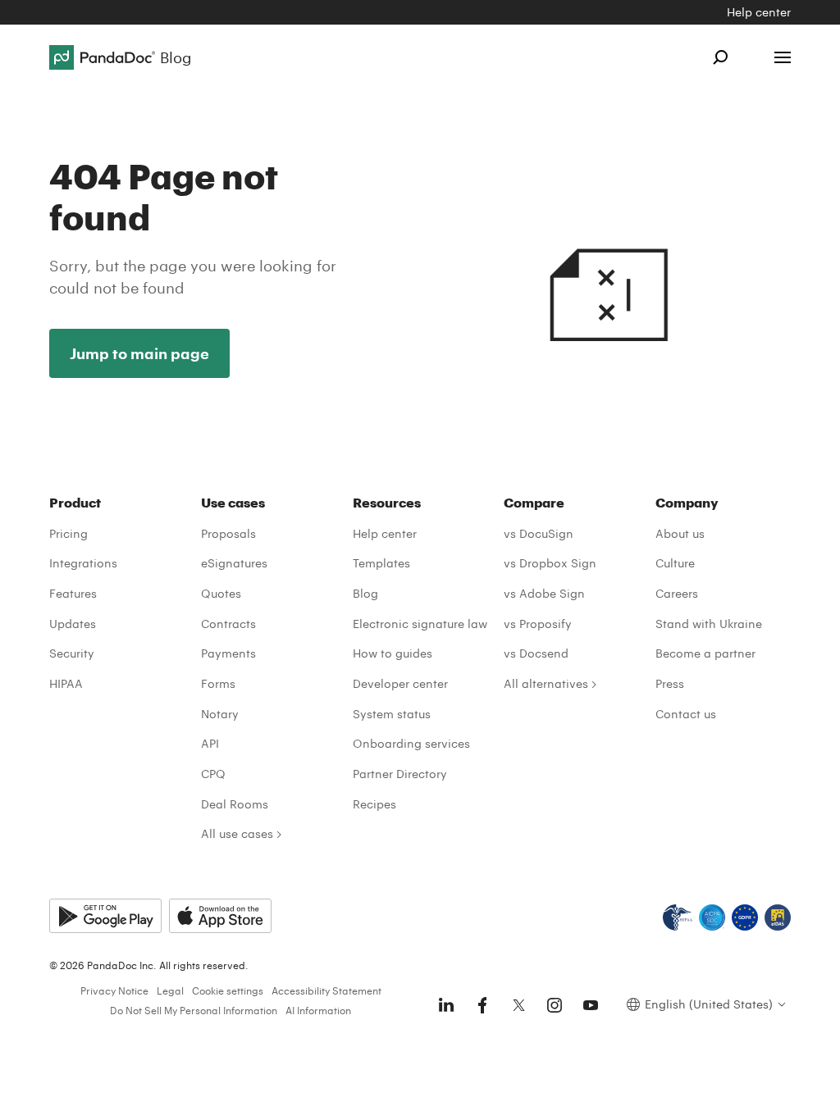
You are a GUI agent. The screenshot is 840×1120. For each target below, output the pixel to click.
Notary (220, 714)
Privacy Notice (114, 990)
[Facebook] (482, 1005)
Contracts (228, 624)
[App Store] (220, 916)
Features (73, 593)
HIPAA (66, 683)
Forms (218, 683)
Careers (676, 593)
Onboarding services (411, 743)
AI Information (318, 1010)
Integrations (83, 563)
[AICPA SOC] (712, 917)
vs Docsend (536, 653)
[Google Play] (105, 916)
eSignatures (234, 563)
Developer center (400, 683)
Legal (170, 990)
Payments (228, 653)
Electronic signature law (420, 624)
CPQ (213, 774)
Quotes (221, 593)
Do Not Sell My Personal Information (193, 1010)
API (210, 743)
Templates (381, 563)
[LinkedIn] (446, 1005)
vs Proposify (538, 624)
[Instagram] (554, 1005)
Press (669, 683)
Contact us (685, 714)
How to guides (392, 653)
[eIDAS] (778, 917)
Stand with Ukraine (708, 624)
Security (71, 653)
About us (680, 533)
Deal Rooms (234, 804)
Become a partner (705, 653)
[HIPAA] (677, 917)
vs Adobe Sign (544, 593)
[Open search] (720, 57)
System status (392, 714)
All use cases (237, 833)
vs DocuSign (538, 533)
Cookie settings (227, 990)
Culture (675, 563)
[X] (518, 1005)
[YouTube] (590, 1005)
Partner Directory (400, 774)
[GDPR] (745, 917)
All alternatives (546, 683)
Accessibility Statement (326, 990)
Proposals (228, 533)
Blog (365, 593)
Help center (759, 12)
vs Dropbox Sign (550, 563)
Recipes (374, 804)
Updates (72, 624)
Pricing (68, 533)
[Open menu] (782, 57)
